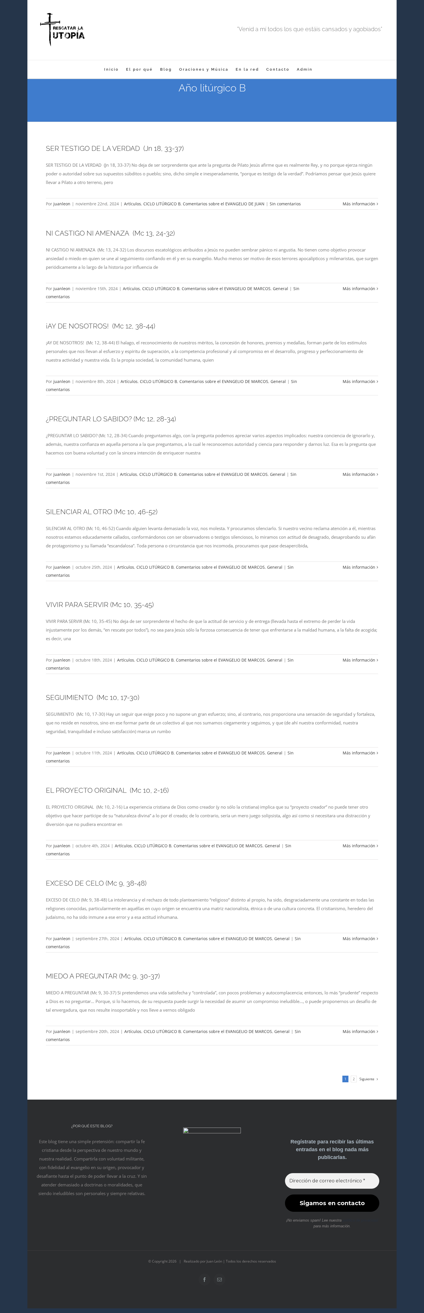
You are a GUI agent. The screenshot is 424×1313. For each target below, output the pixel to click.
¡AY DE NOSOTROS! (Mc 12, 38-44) (100, 326)
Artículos (132, 203)
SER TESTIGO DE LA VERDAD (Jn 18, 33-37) (115, 148)
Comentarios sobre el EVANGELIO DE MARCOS (226, 288)
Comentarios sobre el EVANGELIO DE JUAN (223, 203)
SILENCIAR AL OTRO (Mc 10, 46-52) (101, 512)
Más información (359, 203)
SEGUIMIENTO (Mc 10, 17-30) (92, 697)
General (280, 288)
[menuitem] (111, 69)
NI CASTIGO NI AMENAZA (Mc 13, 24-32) (110, 233)
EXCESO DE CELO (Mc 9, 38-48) (96, 883)
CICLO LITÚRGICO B (162, 203)
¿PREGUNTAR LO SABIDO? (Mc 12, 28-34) (111, 419)
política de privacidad (360, 1220)
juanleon (61, 203)
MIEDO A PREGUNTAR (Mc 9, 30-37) (103, 976)
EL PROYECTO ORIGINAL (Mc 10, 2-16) (107, 790)
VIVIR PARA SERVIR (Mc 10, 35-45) (100, 604)
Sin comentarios (285, 203)
